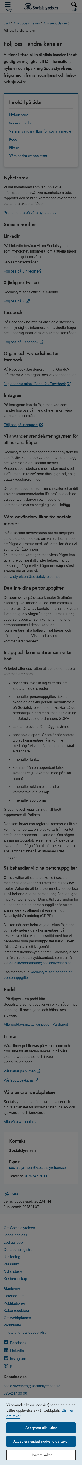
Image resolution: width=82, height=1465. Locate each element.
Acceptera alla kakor (41, 1427)
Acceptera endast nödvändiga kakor (41, 1441)
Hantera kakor (41, 1455)
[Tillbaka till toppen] (71, 1452)
